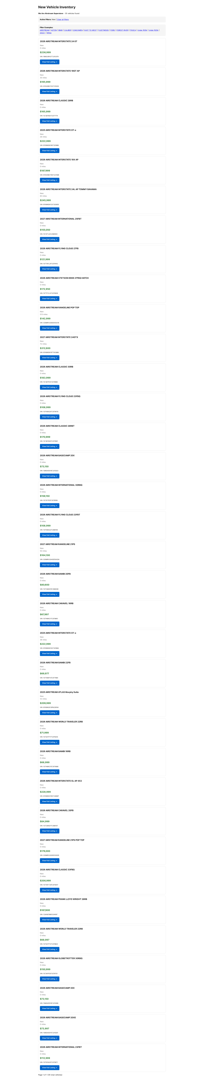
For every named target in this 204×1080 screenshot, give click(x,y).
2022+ (42, 33)
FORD (112, 30)
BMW (60, 30)
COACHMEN (78, 30)
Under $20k (153, 30)
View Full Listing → (49, 62)
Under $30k (142, 30)
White (49, 33)
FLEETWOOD (103, 30)
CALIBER (67, 30)
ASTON (54, 30)
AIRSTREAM (44, 30)
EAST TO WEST (90, 30)
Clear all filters (63, 19)
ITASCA (133, 30)
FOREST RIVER (122, 30)
